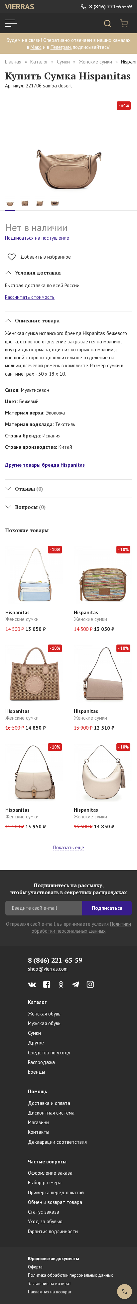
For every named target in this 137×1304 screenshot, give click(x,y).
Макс (36, 47)
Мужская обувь (44, 1023)
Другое (36, 1042)
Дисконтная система (51, 1113)
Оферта (35, 1267)
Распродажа (41, 1062)
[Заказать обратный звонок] (124, 1291)
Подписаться (107, 908)
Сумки (63, 62)
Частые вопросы (47, 1161)
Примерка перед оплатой (56, 1192)
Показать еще (68, 847)
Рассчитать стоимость (30, 297)
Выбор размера (45, 1182)
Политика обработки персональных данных (70, 1275)
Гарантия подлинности (53, 1231)
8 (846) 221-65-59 (110, 6)
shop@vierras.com (48, 969)
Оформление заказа (50, 1173)
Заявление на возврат (49, 1283)
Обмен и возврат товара (55, 1202)
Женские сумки (95, 62)
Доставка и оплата (49, 1103)
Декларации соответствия (57, 1142)
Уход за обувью (45, 1221)
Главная (13, 62)
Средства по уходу (49, 1052)
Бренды (36, 1072)
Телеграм (61, 47)
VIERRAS (19, 6)
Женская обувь (44, 1013)
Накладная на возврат (49, 1292)
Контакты (38, 1132)
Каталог (39, 62)
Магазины (38, 1122)
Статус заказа (43, 1212)
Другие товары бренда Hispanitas (45, 465)
